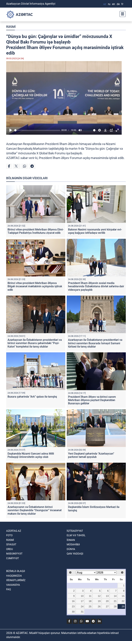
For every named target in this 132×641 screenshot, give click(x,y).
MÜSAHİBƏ (73, 544)
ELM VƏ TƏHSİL (76, 535)
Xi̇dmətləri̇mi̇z (15, 580)
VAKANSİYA (13, 584)
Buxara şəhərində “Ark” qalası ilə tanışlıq (32, 396)
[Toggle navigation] (121, 13)
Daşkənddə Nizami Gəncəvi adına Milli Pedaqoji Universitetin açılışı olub (31, 455)
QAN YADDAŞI (75, 553)
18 (90, 601)
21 (115, 601)
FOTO (9, 535)
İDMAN (71, 540)
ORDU (9, 549)
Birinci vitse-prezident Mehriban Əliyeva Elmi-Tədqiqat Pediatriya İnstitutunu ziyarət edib (36, 231)
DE (118, 4)
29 (123, 606)
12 (99, 596)
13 (107, 596)
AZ (104, 4)
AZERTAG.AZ (13, 530)
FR (122, 4)
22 (123, 601)
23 (73, 606)
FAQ (8, 589)
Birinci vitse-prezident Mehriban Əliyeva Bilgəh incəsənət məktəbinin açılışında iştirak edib (35, 286)
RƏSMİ (11, 26)
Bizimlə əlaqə (15, 571)
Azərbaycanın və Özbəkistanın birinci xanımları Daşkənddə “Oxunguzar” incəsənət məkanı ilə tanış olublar (35, 510)
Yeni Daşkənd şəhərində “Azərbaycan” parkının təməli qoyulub (91, 455)
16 (73, 601)
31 (82, 611)
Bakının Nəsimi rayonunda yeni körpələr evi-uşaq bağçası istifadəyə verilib (95, 231)
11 (90, 596)
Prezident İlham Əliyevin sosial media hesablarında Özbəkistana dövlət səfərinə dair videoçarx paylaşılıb (96, 286)
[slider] (37, 130)
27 (107, 606)
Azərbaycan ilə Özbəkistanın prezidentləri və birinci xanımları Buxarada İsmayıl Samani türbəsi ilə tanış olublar (95, 343)
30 (73, 611)
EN (113, 4)
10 (82, 596)
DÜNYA (71, 549)
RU (109, 4)
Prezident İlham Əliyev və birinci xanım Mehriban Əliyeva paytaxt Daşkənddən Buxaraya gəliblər (92, 400)
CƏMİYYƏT (12, 558)
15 (123, 596)
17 (82, 601)
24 (82, 606)
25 (90, 606)
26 (99, 606)
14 (115, 596)
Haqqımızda (14, 575)
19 (99, 601)
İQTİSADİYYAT (75, 530)
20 (107, 601)
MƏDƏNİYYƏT (14, 553)
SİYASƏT (11, 544)
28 (115, 606)
